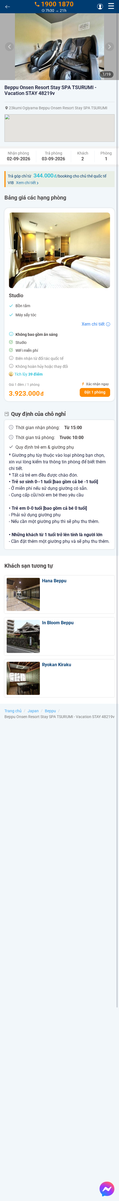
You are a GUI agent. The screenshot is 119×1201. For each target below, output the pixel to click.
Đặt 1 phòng (94, 392)
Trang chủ (13, 711)
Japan (33, 711)
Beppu (50, 711)
